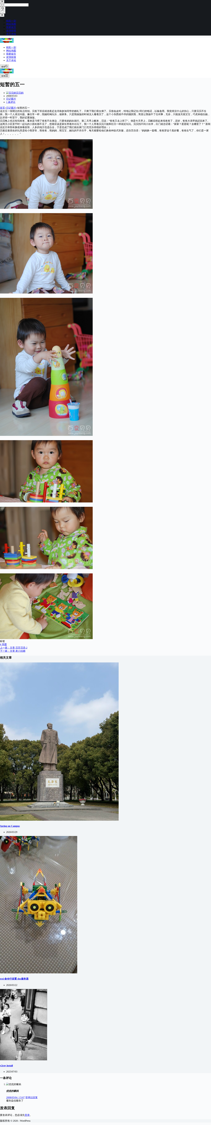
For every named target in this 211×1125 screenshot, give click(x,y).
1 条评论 (10, 102)
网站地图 (11, 50)
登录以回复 (31, 1097)
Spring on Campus (10, 826)
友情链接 (11, 57)
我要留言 (11, 54)
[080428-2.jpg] (46, 568)
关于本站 (11, 60)
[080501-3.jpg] (46, 208)
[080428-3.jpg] (46, 501)
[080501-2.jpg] (46, 292)
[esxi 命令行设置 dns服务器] (38, 972)
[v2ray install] (23, 1059)
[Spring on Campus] (59, 820)
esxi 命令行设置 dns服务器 (14, 978)
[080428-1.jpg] (46, 638)
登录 (27, 1115)
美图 (3, 644)
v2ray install (6, 1065)
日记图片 (11, 99)
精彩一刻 (11, 47)
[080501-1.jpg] (46, 435)
